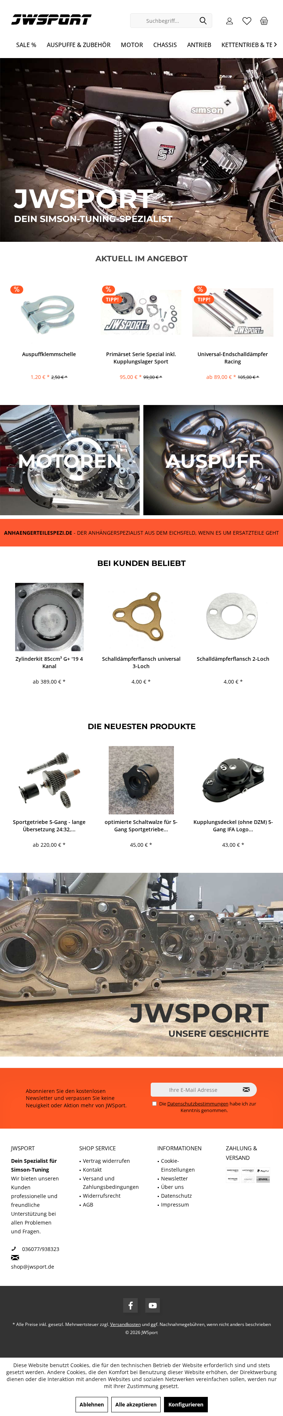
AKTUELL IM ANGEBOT (141, 258)
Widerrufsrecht (101, 1195)
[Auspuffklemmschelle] (49, 312)
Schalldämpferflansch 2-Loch (233, 658)
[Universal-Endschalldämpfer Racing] (232, 312)
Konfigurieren (185, 1404)
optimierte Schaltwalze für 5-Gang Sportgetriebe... (141, 825)
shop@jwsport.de (32, 1266)
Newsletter (174, 1178)
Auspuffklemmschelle (49, 354)
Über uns (172, 1186)
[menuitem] (264, 20)
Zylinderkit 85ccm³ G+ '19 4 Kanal (49, 662)
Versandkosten (125, 1324)
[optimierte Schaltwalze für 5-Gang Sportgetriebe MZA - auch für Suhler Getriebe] (141, 780)
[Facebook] (130, 1305)
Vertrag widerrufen (106, 1160)
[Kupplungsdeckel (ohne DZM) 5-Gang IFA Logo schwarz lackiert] (233, 780)
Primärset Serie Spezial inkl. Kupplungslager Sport (141, 358)
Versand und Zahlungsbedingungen (111, 1183)
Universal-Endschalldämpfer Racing (233, 358)
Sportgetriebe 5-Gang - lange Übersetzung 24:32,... (49, 825)
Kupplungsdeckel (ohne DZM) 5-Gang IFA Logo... (233, 825)
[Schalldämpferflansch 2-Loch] (233, 617)
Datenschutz (176, 1195)
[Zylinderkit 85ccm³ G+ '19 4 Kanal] (49, 617)
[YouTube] (152, 1305)
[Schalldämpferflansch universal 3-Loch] (141, 617)
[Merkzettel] (247, 20)
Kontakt (92, 1169)
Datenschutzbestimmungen (197, 1103)
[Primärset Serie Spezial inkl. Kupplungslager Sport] (141, 312)
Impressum (175, 1204)
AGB (88, 1204)
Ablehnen (92, 1404)
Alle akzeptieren (136, 1404)
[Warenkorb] (264, 20)
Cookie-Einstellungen (178, 1165)
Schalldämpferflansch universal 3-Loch (141, 662)
